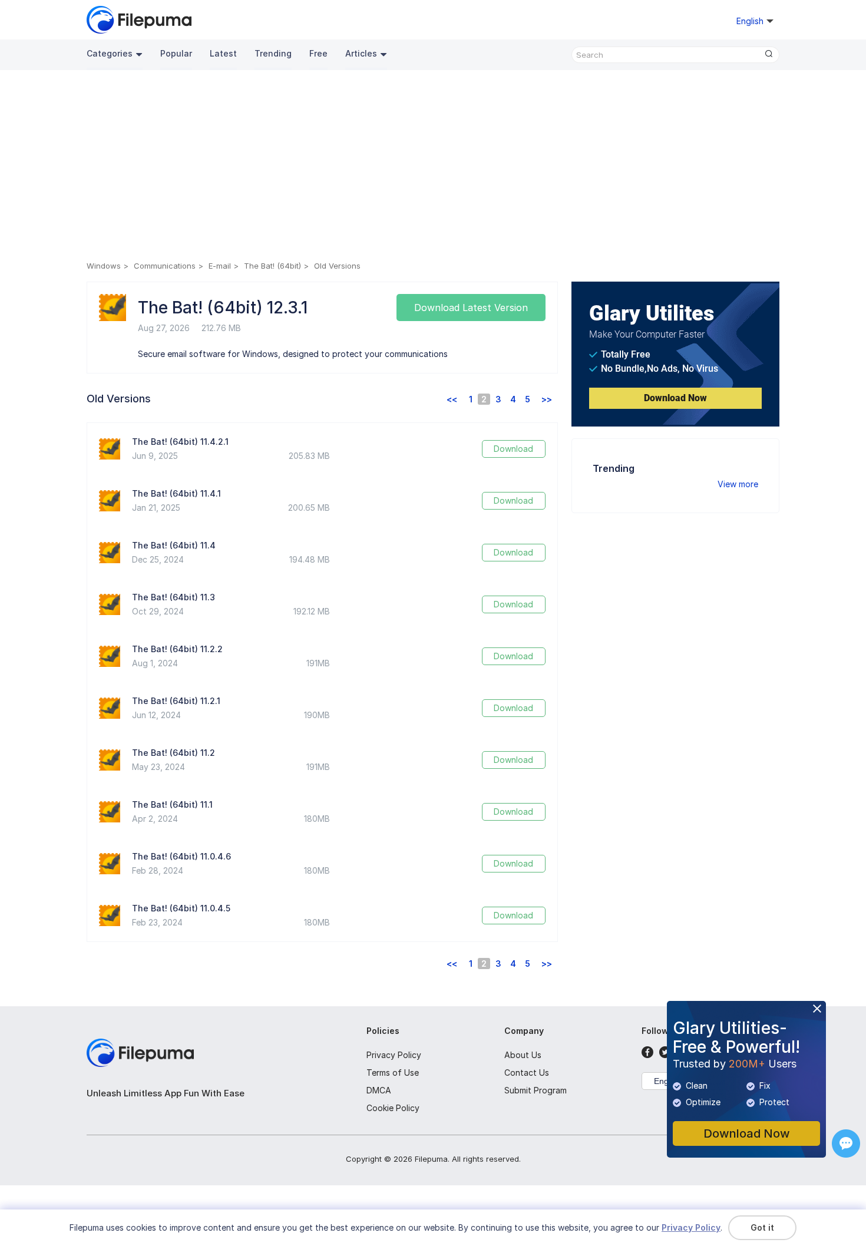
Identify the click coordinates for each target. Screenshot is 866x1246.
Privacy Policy (393, 1055)
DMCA (378, 1090)
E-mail (220, 265)
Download (513, 449)
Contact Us (526, 1072)
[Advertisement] (433, 167)
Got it (762, 1227)
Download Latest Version (471, 307)
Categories (110, 53)
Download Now (675, 398)
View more (738, 484)
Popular (176, 53)
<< (452, 399)
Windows (104, 265)
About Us (522, 1055)
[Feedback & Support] (846, 1143)
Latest (223, 53)
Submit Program (535, 1090)
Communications (165, 265)
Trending (273, 53)
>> (546, 399)
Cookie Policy (392, 1108)
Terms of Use (392, 1072)
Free (318, 53)
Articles (361, 53)
